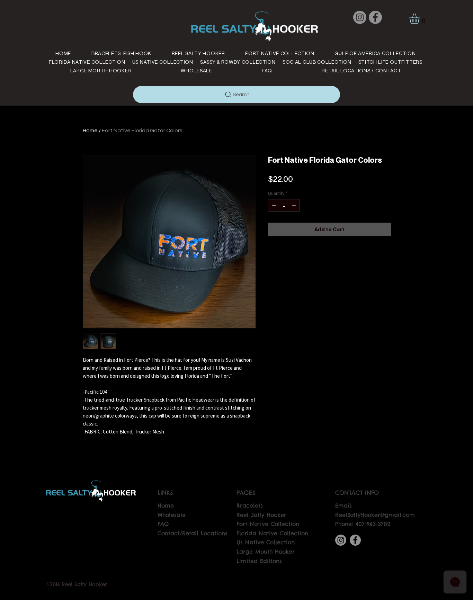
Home (90, 130)
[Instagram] (359, 17)
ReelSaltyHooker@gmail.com (375, 514)
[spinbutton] (284, 205)
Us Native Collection (266, 542)
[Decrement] (273, 205)
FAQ (163, 523)
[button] (420, 19)
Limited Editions (259, 560)
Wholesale (172, 514)
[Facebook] (375, 17)
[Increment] (295, 205)
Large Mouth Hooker (266, 551)
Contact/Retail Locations (192, 533)
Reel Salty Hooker (261, 514)
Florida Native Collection (272, 533)
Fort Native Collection (268, 523)
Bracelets (250, 505)
